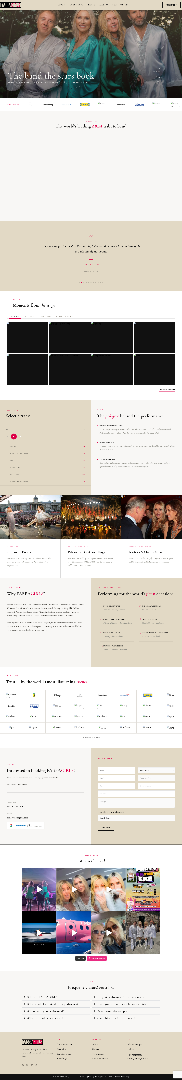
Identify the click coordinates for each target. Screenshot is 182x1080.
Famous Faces (45, 316)
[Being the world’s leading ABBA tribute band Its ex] (108, 932)
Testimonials (120, 5)
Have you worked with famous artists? (122, 1004)
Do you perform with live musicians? (121, 997)
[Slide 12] (98, 282)
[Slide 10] (95, 282)
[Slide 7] (90, 282)
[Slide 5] (86, 282)
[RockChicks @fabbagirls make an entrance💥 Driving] (39, 932)
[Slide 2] (81, 282)
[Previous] (7, 436)
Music (91, 5)
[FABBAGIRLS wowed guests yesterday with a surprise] (143, 932)
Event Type (76, 5)
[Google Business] (36, 1065)
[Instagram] (27, 1065)
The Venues (29, 316)
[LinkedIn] (32, 1065)
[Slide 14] (102, 282)
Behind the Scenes (64, 316)
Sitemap (83, 1077)
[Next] (21, 436)
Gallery (104, 5)
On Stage (15, 316)
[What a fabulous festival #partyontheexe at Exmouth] (39, 889)
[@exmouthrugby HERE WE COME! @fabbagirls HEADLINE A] (143, 889)
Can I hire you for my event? (116, 1018)
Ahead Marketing (122, 1077)
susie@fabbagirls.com (17, 817)
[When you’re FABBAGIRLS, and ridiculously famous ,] (73, 932)
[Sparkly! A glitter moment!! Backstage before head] (73, 889)
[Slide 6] (88, 282)
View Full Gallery (167, 389)
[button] (65, 5)
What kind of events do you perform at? (53, 1004)
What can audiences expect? (45, 1018)
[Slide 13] (100, 282)
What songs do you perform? (116, 1011)
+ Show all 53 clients (91, 738)
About (61, 5)
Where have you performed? (45, 1011)
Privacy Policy (94, 1077)
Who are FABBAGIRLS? (43, 997)
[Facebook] (23, 1065)
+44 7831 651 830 (15, 806)
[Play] (14, 436)
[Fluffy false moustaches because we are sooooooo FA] (108, 889)
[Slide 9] (93, 282)
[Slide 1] (79, 282)
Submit (106, 827)
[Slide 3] (83, 282)
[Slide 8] (91, 282)
